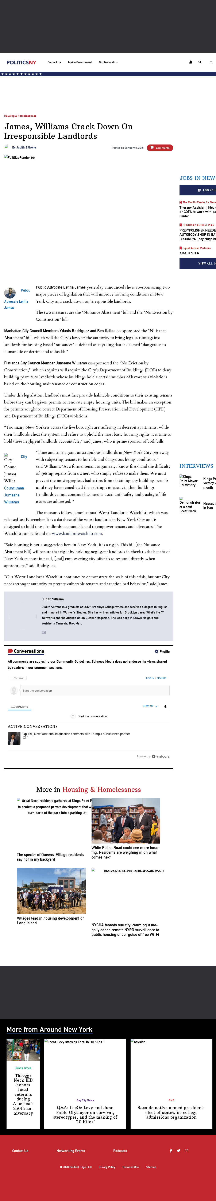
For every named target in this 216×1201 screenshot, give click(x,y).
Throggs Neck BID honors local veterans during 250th (23, 1094)
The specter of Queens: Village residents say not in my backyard (50, 857)
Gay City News (85, 1100)
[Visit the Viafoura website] (161, 756)
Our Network (107, 62)
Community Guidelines (73, 661)
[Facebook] (171, 1151)
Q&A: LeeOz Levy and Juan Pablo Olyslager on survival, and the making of (85, 1114)
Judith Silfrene (26, 147)
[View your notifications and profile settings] (190, 62)
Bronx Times (23, 1068)
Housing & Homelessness (20, 115)
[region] (88, 716)
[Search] (200, 62)
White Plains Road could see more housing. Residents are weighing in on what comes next (126, 852)
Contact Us (54, 62)
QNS (171, 1100)
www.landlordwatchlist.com (77, 533)
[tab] (19, 706)
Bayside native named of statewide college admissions (171, 1112)
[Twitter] (179, 1151)
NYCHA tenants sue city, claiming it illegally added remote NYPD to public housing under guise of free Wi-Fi (125, 930)
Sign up (161, 678)
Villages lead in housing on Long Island (51, 920)
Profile (165, 651)
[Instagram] (187, 1151)
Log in (150, 678)
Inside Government (80, 62)
